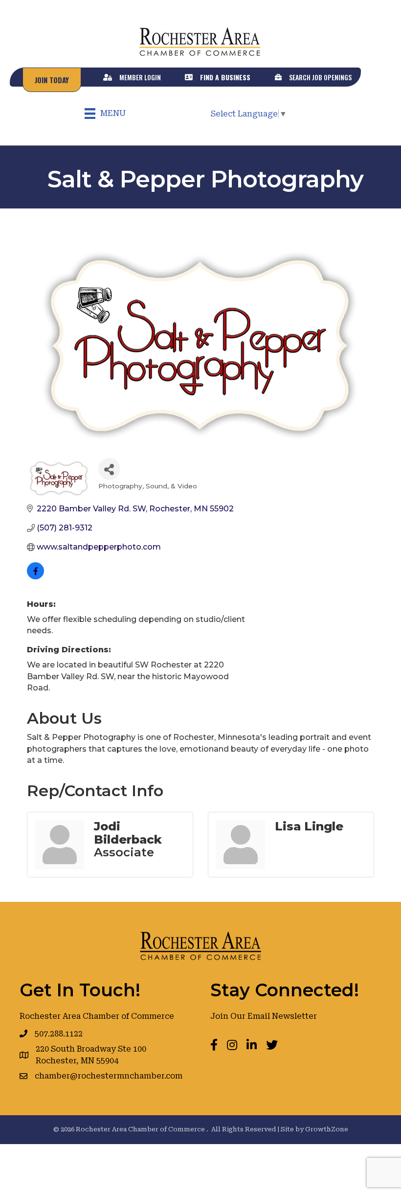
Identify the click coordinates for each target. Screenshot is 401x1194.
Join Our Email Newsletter (263, 1016)
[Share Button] (109, 469)
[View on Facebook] (35, 576)
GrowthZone (326, 1129)
